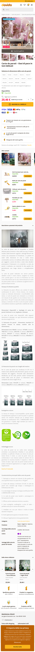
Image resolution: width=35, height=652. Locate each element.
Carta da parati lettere (24, 521)
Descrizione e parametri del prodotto (12, 225)
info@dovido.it (8, 620)
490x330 (17, 82)
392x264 (5, 82)
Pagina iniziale (6, 14)
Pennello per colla (17, 198)
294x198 (17, 78)
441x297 (11, 82)
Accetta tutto (17, 647)
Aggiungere (28, 176)
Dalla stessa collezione (8, 557)
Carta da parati (16, 14)
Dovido (29, 145)
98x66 (4, 75)
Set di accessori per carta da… (20, 172)
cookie (5, 636)
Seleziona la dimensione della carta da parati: (17, 71)
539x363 (23, 82)
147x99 (9, 75)
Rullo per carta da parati (19, 180)
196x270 (28, 75)
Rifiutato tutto (17, 642)
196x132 (22, 75)
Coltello (14, 215)
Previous (2, 569)
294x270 (23, 78)
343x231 (30, 78)
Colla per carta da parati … (19, 189)
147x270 (15, 75)
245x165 (5, 78)
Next (31, 35)
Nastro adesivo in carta (18, 206)
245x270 (11, 78)
